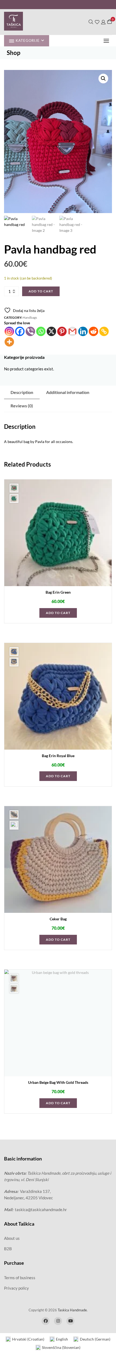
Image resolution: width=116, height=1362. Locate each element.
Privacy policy (16, 1288)
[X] (51, 331)
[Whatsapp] (41, 331)
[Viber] (30, 331)
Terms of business (19, 1277)
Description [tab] (22, 392)
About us (12, 1238)
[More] (9, 342)
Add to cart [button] (58, 613)
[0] (109, 21)
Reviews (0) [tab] (22, 405)
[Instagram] (9, 331)
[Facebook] (20, 331)
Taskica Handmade (72, 1310)
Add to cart (41, 291)
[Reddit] (93, 331)
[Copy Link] (104, 331)
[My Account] (103, 21)
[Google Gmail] (72, 331)
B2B (8, 1248)
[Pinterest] (62, 331)
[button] (107, 40)
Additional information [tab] (67, 392)
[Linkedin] (83, 331)
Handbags (30, 317)
